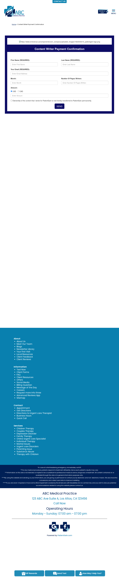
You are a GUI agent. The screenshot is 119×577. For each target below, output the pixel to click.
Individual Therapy (26, 441)
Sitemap (21, 398)
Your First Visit (23, 351)
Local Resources (25, 354)
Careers (21, 390)
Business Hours (24, 415)
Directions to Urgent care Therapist (34, 413)
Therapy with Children (28, 454)
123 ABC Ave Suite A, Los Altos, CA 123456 (59, 498)
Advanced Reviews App (28, 395)
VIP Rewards (31, 573)
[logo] (14, 11)
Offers (20, 379)
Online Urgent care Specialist (31, 438)
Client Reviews (24, 359)
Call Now (59, 503)
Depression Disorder (26, 433)
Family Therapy (24, 436)
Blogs (19, 346)
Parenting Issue (24, 449)
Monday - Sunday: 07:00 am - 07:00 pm (59, 514)
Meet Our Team (24, 344)
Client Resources (25, 377)
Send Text (61, 573)
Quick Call (22, 418)
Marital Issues (23, 444)
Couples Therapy (25, 431)
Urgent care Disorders (27, 446)
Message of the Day (27, 387)
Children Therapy (25, 428)
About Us (21, 341)
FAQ (18, 374)
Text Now (21, 369)
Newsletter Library (25, 349)
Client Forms (23, 372)
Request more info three (29, 392)
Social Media (23, 382)
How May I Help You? (92, 573)
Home (14, 24)
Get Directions (24, 410)
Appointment (23, 408)
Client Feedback (25, 356)
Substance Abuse (25, 451)
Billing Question (24, 385)
